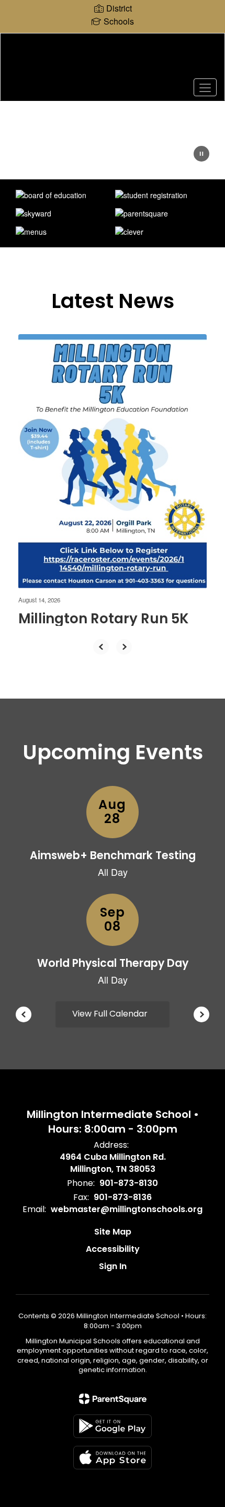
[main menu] (205, 87)
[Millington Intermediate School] (112, 59)
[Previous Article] (101, 647)
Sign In (113, 1266)
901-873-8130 (128, 1183)
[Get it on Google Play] (112, 1426)
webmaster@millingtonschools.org (127, 1209)
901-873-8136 (123, 1197)
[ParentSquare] (112, 1399)
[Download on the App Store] (112, 1457)
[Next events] (201, 1014)
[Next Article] (124, 647)
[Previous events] (23, 1014)
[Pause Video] (201, 155)
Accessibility (113, 1249)
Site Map (112, 1232)
